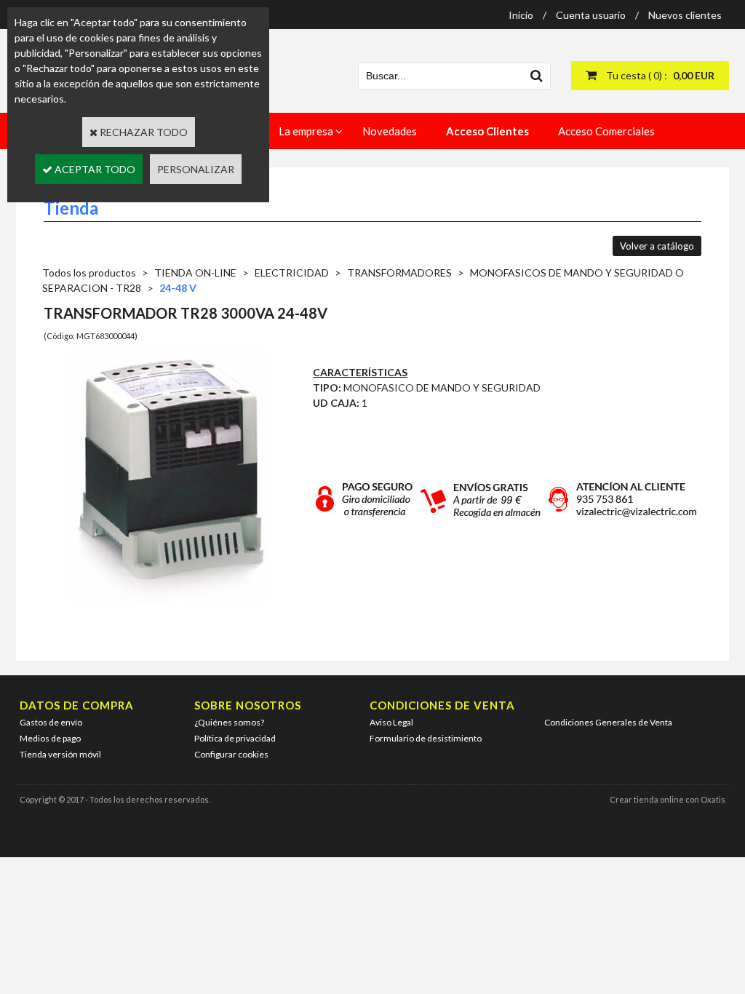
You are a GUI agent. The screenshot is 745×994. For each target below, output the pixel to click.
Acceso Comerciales (606, 131)
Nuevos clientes (685, 15)
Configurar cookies (231, 754)
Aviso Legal (391, 722)
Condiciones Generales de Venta (608, 722)
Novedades (389, 131)
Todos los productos (89, 272)
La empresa (306, 131)
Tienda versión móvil (60, 754)
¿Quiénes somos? (229, 722)
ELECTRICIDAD (292, 272)
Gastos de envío (51, 722)
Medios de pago (50, 738)
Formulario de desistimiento (426, 738)
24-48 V (177, 288)
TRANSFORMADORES (399, 272)
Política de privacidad (235, 738)
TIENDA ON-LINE (195, 272)
